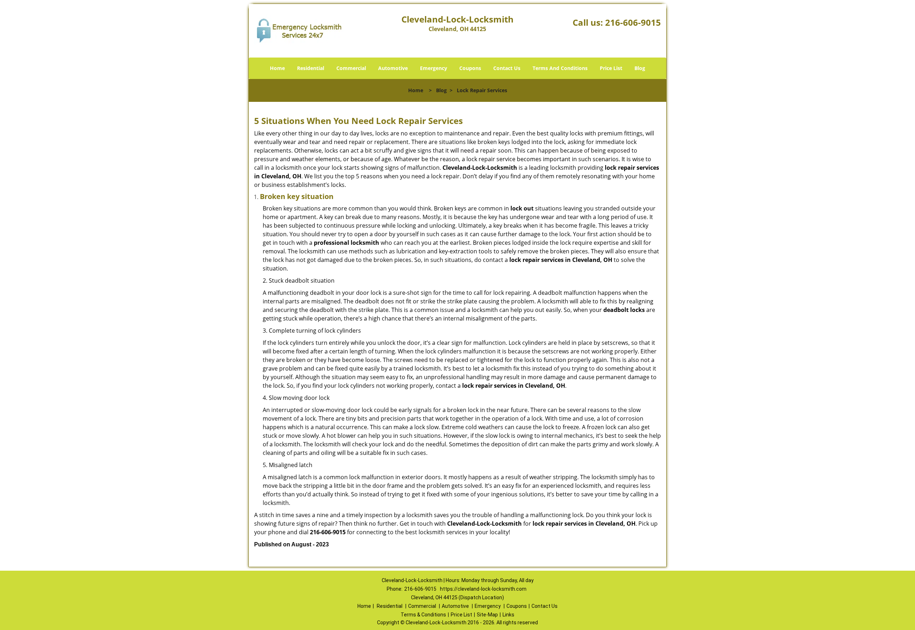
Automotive (393, 68)
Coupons (470, 68)
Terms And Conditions (560, 68)
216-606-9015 (633, 22)
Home (277, 68)
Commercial (351, 68)
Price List (611, 68)
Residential (310, 68)
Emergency (433, 68)
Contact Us (506, 68)
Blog (639, 68)
